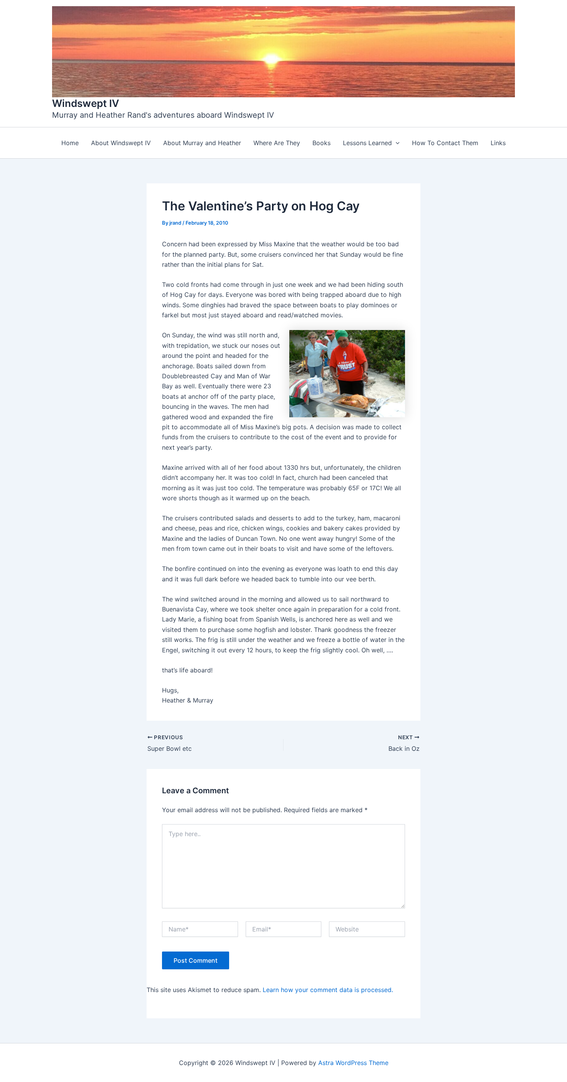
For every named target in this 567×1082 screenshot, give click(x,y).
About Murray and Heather (202, 143)
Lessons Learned (367, 143)
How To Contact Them (445, 143)
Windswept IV (85, 103)
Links (498, 143)
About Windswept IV (121, 143)
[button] (396, 142)
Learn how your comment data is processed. (328, 990)
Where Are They (276, 143)
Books (321, 143)
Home (70, 143)
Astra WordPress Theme (353, 1063)
